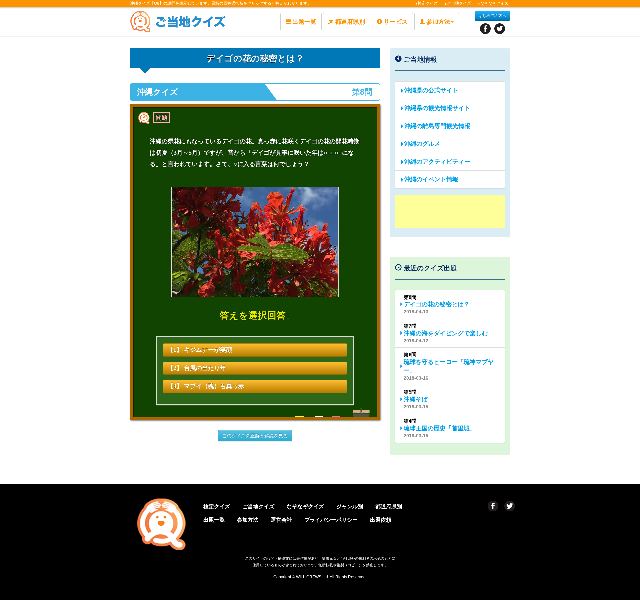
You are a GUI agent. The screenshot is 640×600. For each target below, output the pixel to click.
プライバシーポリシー (331, 520)
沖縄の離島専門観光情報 (437, 126)
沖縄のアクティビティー (437, 161)
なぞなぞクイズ (494, 3)
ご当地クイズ (459, 3)
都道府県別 (350, 21)
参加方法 (247, 520)
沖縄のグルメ (422, 143)
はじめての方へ (492, 15)
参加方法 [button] (438, 21)
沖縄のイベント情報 (431, 179)
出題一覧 (304, 21)
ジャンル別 (349, 506)
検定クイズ (428, 3)
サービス (396, 21)
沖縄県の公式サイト (431, 90)
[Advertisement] (450, 211)
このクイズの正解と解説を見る (255, 435)
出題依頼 (380, 520)
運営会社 (281, 520)
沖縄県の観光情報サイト (437, 108)
